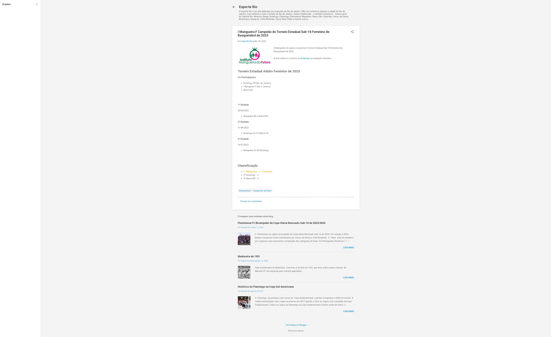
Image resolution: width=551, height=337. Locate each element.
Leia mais (348, 247)
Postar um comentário (251, 201)
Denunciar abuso (296, 330)
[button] (352, 32)
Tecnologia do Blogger (295, 325)
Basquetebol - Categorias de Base (255, 190)
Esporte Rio (248, 7)
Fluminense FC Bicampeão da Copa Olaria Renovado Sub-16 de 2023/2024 (281, 222)
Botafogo (305, 58)
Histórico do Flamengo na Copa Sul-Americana (266, 286)
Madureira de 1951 (249, 256)
